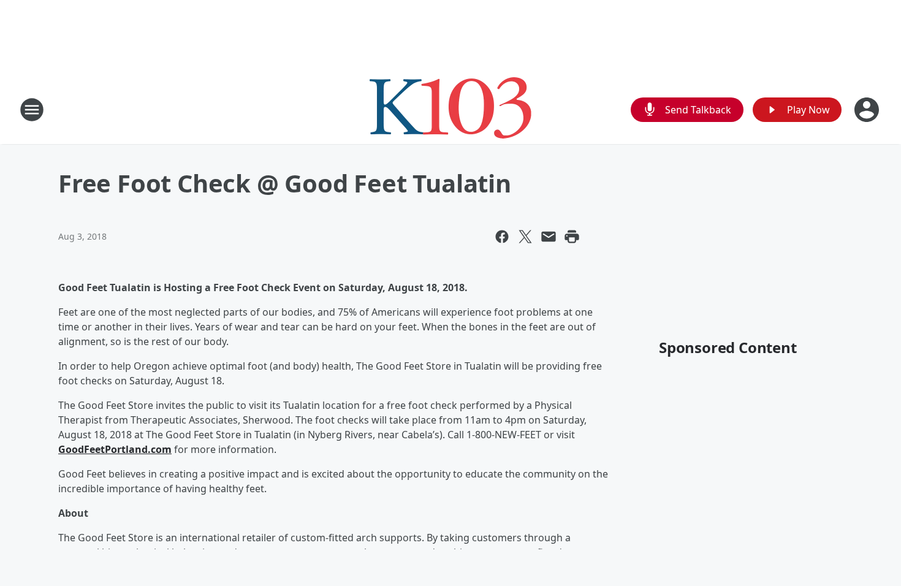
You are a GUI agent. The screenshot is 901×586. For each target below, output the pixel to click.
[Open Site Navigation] (32, 109)
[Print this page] (571, 236)
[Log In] (867, 109)
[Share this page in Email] (548, 236)
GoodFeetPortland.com (115, 449)
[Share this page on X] (525, 236)
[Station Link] (450, 109)
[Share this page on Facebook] (502, 236)
